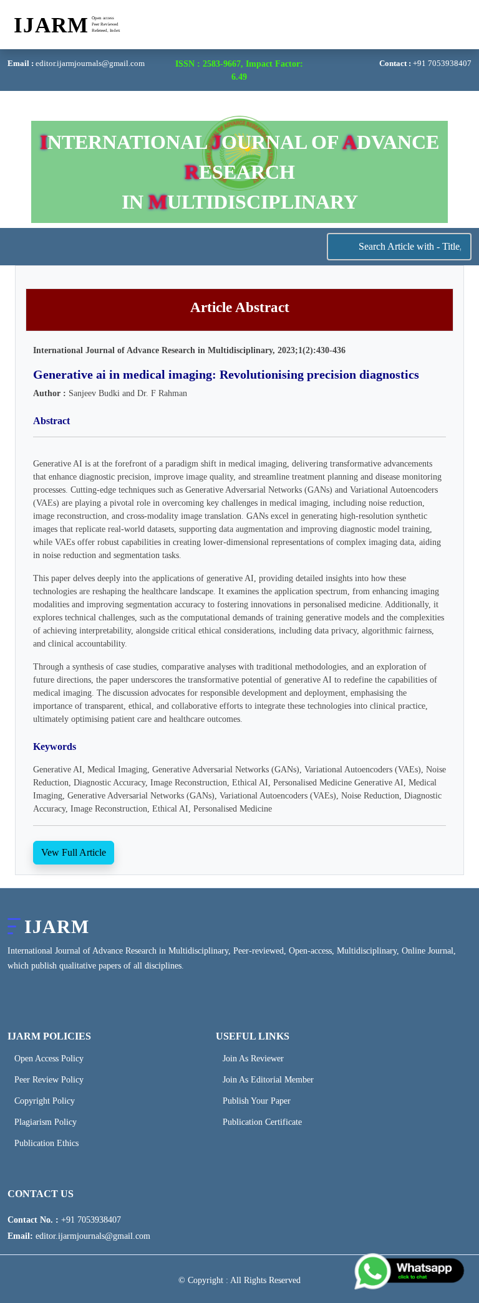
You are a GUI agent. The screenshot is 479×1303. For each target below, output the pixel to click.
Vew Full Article (73, 852)
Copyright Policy (44, 1101)
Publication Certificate (262, 1122)
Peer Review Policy (49, 1080)
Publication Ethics (46, 1143)
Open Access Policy (49, 1058)
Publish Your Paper (257, 1101)
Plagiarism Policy (45, 1122)
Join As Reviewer (253, 1058)
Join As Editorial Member (268, 1080)
